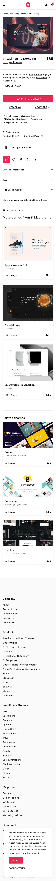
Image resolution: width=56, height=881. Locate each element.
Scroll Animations (12, 759)
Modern (7, 777)
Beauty (6, 751)
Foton (6, 682)
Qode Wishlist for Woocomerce (20, 664)
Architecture (9, 746)
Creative (7, 720)
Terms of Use (10, 609)
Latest (6, 711)
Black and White (11, 764)
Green (6, 768)
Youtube (16, 122)
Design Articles (11, 797)
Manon (6, 691)
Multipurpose (10, 463)
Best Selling (9, 715)
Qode (27, 147)
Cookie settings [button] (17, 868)
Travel (6, 737)
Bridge (23, 13)
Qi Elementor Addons (14, 647)
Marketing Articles (12, 815)
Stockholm (8, 677)
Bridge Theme (12, 62)
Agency (7, 724)
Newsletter (9, 618)
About (6, 604)
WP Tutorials (9, 802)
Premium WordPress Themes (18, 638)
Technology (14, 13)
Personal (7, 755)
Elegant (7, 773)
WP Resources (10, 810)
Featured (8, 793)
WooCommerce (11, 733)
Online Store (9, 728)
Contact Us (9, 622)
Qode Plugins (10, 642)
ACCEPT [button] (16, 860)
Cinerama (8, 695)
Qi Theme (8, 651)
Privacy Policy (10, 613)
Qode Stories (10, 806)
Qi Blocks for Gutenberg (16, 655)
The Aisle (8, 686)
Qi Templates (10, 660)
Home (5, 13)
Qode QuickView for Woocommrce (21, 669)
